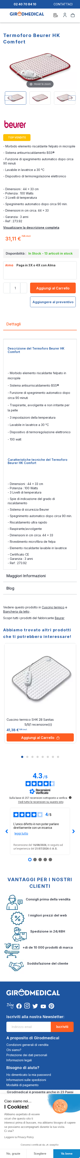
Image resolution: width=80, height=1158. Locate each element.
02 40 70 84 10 (25, 4)
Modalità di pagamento (22, 1085)
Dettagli (13, 324)
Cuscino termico (53, 607)
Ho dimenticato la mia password (28, 1074)
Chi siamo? (13, 1050)
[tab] (40, 325)
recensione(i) (40, 724)
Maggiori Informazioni (26, 576)
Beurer (59, 618)
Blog (10, 588)
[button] (22, 757)
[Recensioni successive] (73, 831)
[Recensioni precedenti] (7, 831)
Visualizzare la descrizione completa (31, 227)
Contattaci (63, 4)
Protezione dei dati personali (26, 1055)
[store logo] (27, 16)
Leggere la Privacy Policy (19, 1137)
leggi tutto (21, 833)
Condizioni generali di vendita (27, 1045)
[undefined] (70, 797)
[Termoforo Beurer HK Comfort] (15, 98)
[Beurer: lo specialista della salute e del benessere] (40, 125)
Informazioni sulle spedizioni (26, 1080)
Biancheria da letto (16, 611)
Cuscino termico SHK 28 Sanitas (30, 720)
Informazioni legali (19, 1060)
